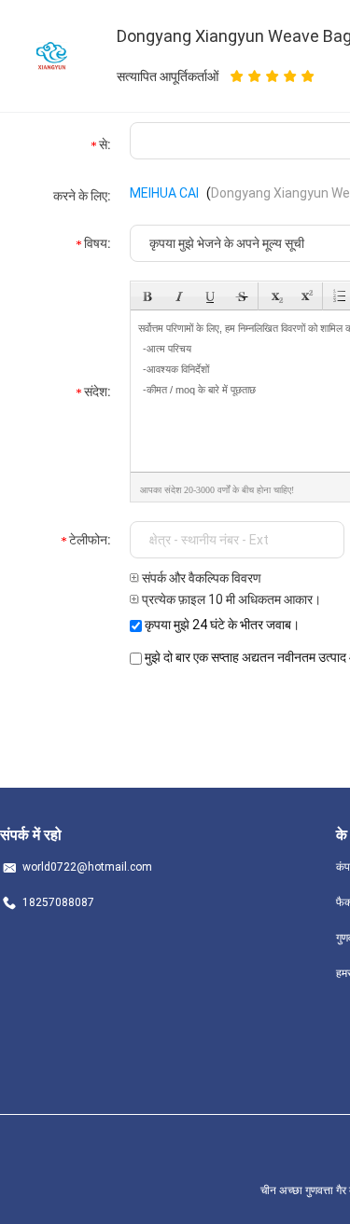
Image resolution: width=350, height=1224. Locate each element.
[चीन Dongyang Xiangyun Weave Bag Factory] (51, 55)
